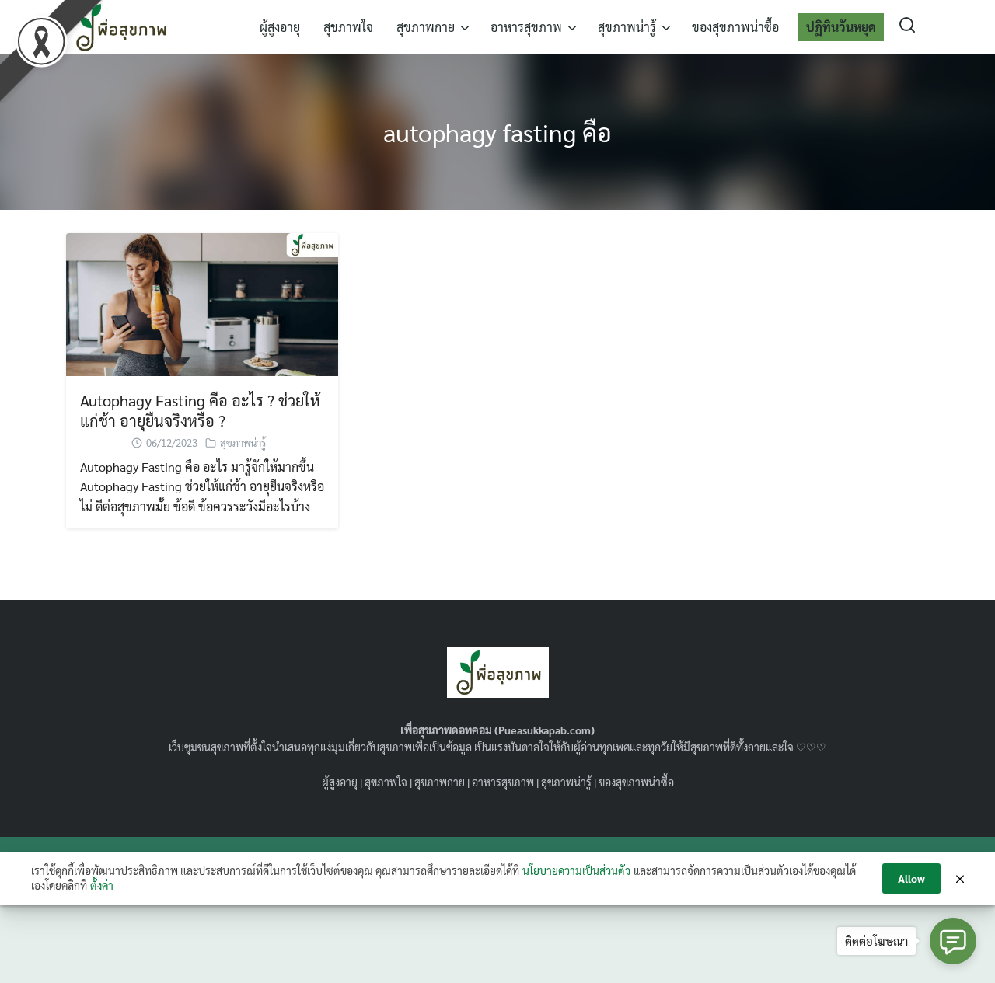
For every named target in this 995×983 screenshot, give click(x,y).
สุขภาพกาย (425, 27)
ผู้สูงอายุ (280, 27)
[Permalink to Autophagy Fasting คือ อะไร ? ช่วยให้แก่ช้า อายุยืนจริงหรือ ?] (202, 303)
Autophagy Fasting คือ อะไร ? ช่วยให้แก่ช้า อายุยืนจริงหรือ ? (200, 410)
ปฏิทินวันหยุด (841, 27)
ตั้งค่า (101, 885)
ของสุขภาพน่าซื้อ (735, 27)
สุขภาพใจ (348, 27)
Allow (911, 878)
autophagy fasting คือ (497, 132)
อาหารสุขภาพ (526, 27)
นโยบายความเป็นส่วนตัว (576, 870)
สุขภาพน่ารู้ (627, 27)
